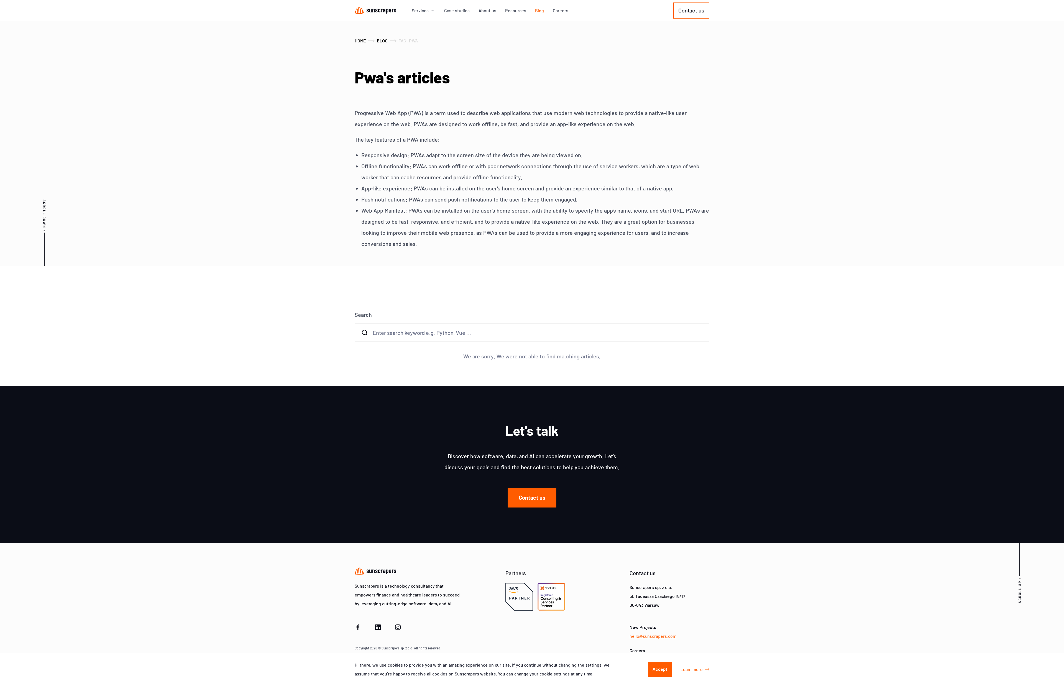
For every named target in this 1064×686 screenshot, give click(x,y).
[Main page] (375, 10)
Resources (515, 10)
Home (360, 40)
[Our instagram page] (398, 626)
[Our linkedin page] (378, 626)
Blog (539, 10)
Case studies (457, 10)
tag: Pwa (408, 40)
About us (487, 10)
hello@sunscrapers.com (653, 636)
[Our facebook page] (358, 626)
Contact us (691, 10)
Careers (560, 10)
